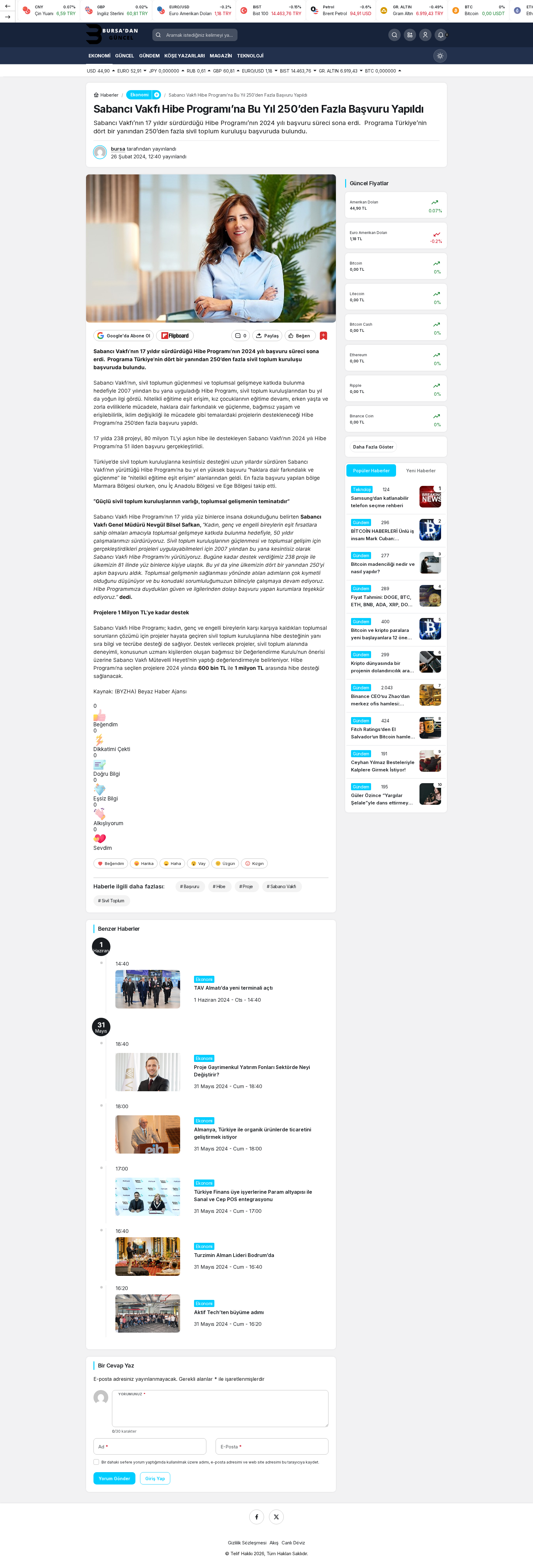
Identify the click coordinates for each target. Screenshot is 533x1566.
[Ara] (394, 35)
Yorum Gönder (114, 1478)
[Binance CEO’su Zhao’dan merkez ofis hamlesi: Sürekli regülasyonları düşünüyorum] (396, 695)
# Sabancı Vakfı (281, 886)
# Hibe (219, 886)
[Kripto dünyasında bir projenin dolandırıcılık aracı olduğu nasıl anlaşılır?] (396, 662)
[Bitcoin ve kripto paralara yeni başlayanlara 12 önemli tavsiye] (396, 629)
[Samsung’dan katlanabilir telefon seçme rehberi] (396, 497)
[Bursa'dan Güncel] (117, 34)
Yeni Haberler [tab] (421, 470)
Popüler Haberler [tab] (371, 470)
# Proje (246, 886)
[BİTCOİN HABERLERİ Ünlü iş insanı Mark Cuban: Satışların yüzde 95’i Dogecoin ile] (396, 530)
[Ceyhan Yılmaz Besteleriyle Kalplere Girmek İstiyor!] (396, 761)
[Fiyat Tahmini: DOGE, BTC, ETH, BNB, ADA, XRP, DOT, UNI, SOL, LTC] (396, 596)
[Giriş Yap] (425, 35)
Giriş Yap (155, 1478)
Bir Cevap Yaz (116, 1365)
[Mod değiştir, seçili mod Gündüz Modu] (440, 56)
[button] (410, 35)
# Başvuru (189, 886)
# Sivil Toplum (111, 900)
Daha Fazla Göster (373, 446)
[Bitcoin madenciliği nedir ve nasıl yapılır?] (396, 563)
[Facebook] (256, 1517)
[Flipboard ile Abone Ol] (175, 335)
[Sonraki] (7, 17)
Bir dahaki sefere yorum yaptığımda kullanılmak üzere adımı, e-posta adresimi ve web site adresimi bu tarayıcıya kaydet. (210, 1462)
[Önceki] (7, 6)
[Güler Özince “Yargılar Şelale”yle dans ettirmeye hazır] (396, 795)
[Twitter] (276, 1517)
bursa (118, 149)
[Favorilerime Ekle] (323, 336)
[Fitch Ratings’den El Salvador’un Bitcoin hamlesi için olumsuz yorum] (396, 728)
